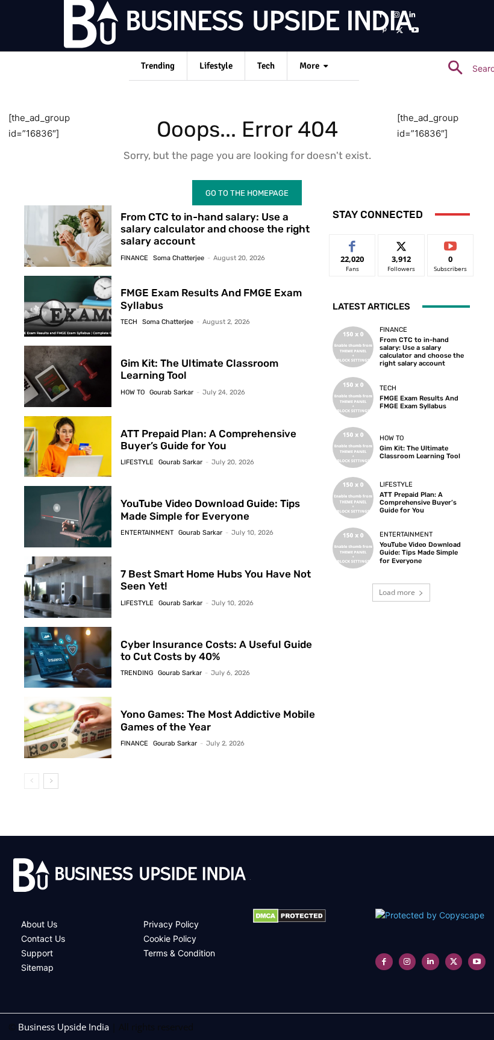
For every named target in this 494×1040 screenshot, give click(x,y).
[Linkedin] (412, 15)
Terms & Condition (179, 953)
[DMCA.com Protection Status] (289, 920)
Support (37, 953)
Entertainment (147, 532)
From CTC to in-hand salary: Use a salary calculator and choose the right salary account (215, 229)
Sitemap (37, 967)
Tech (128, 322)
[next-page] (50, 781)
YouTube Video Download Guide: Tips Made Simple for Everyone (210, 509)
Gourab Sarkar (171, 392)
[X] (399, 31)
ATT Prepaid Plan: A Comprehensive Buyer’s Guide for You (208, 440)
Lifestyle (137, 462)
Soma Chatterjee (178, 258)
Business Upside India (63, 1027)
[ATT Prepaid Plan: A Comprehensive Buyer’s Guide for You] (67, 447)
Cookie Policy (169, 938)
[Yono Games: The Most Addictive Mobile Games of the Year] (67, 727)
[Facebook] (381, 15)
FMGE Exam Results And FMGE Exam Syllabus (211, 299)
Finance (134, 258)
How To (132, 392)
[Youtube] (415, 31)
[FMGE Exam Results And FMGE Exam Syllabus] (67, 306)
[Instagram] (396, 15)
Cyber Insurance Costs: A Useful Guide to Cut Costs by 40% (216, 650)
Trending (136, 673)
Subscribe (450, 243)
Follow (401, 243)
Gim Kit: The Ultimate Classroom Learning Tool (420, 452)
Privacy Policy (171, 924)
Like (353, 243)
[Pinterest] (384, 31)
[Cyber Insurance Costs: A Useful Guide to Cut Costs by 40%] (67, 657)
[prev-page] (31, 781)
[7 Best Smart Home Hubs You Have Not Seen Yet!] (67, 587)
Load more (397, 592)
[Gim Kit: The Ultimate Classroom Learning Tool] (67, 376)
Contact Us (43, 938)
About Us (39, 924)
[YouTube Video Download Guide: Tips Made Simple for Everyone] (67, 516)
